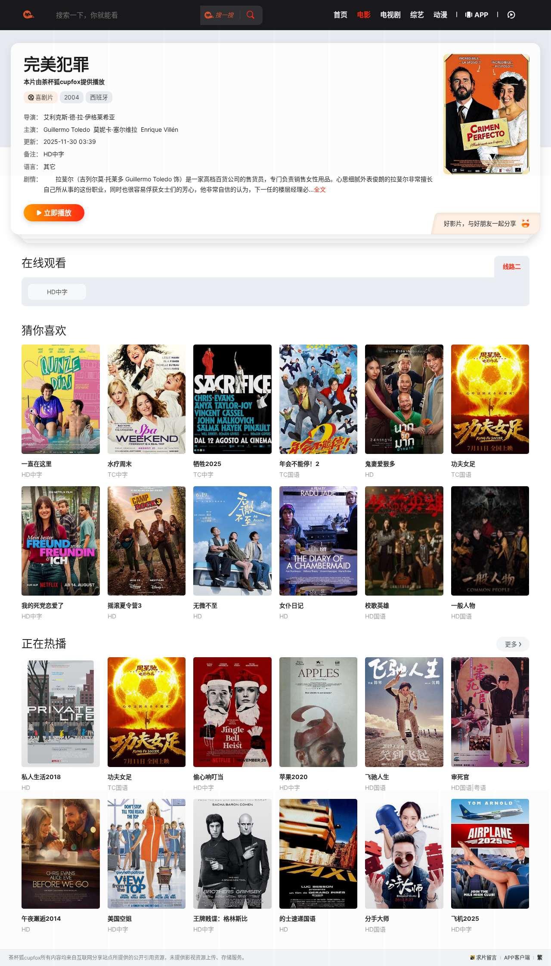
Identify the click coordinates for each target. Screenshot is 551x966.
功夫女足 (463, 463)
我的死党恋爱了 (43, 605)
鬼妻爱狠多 (380, 463)
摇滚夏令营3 (125, 605)
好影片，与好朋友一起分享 (480, 223)
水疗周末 (120, 463)
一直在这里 (37, 463)
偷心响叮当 (208, 776)
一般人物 (463, 605)
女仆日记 (291, 605)
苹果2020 (293, 776)
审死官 (460, 776)
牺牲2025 (207, 463)
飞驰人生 (377, 776)
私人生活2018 (41, 776)
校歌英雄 (377, 605)
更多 (511, 644)
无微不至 (205, 605)
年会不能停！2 (299, 463)
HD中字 (57, 291)
